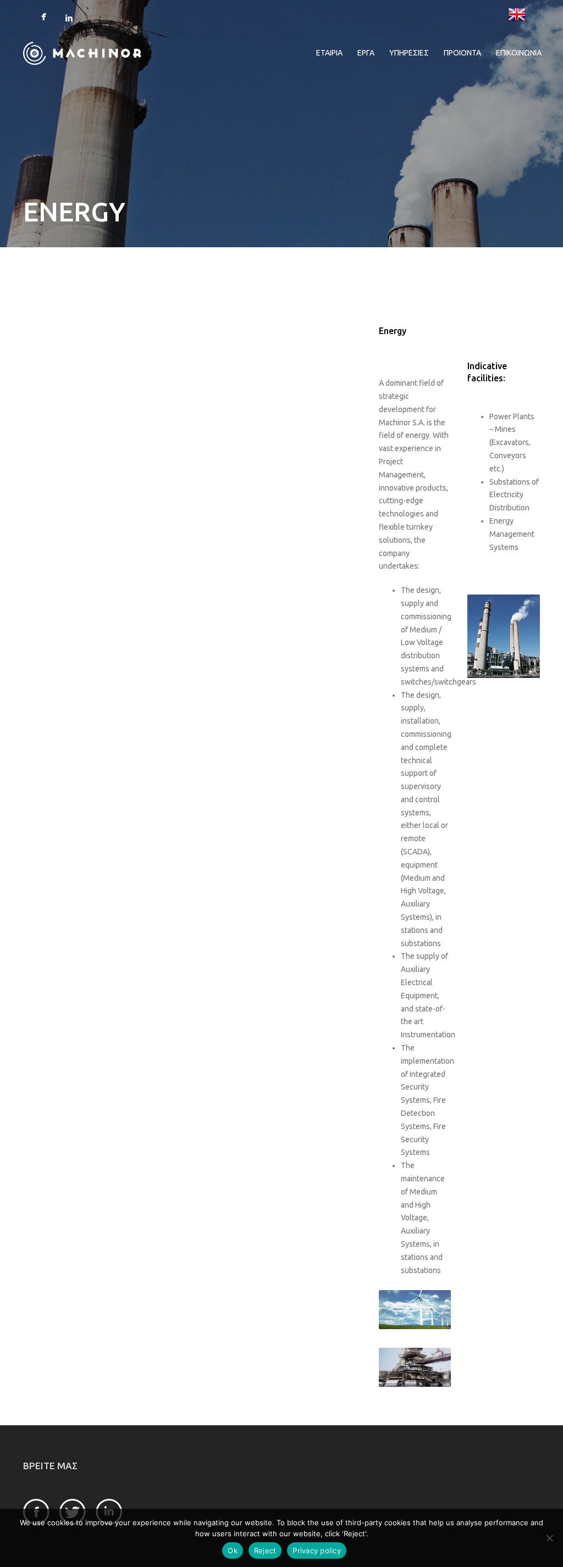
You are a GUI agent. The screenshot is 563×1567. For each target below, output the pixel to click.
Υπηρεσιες (409, 52)
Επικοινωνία (519, 52)
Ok (233, 1550)
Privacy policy (316, 1550)
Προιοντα (462, 52)
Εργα (365, 52)
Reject (265, 1550)
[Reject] (549, 1537)
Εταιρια (329, 52)
